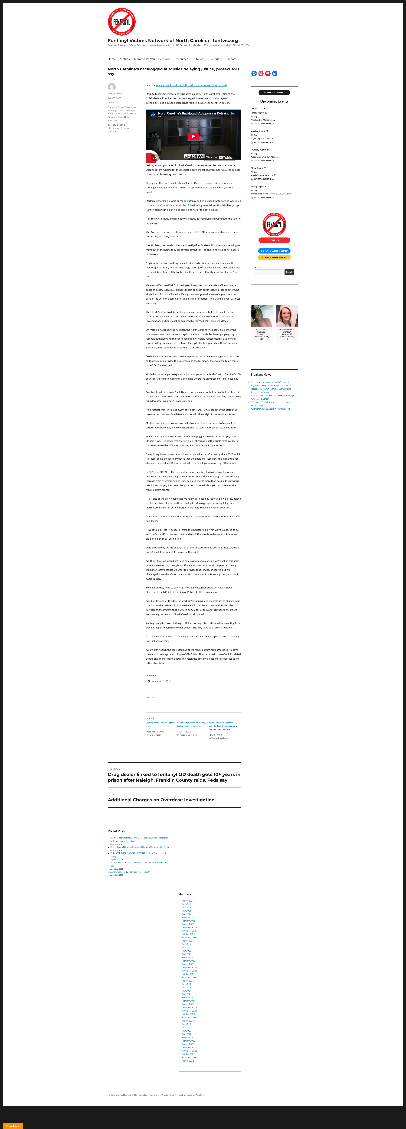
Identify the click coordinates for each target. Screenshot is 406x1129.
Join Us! (274, 240)
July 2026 (186, 904)
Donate (231, 58)
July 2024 (186, 984)
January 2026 (188, 924)
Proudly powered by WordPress (191, 1095)
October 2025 (188, 934)
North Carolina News (125, 113)
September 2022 (189, 1058)
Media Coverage (126, 110)
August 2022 (188, 1061)
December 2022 (189, 1048)
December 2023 (189, 1008)
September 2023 (189, 1018)
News (199, 58)
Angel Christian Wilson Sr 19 (263, 175)
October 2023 (188, 1014)
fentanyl (125, 128)
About (215, 58)
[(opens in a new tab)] (199, 833)
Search (258, 268)
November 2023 (189, 1011)
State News (124, 117)
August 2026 (188, 901)
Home (112, 58)
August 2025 (188, 941)
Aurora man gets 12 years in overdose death (130, 872)
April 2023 (187, 1034)
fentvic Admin (115, 93)
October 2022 (188, 1054)
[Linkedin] (274, 73)
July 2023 (186, 1024)
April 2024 (187, 994)
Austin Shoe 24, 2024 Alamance (265, 157)
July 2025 (186, 944)
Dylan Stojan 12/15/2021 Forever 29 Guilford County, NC (261, 333)
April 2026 (187, 914)
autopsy (112, 125)
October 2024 (188, 974)
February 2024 (188, 1001)
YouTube (112, 120)
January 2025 (188, 964)
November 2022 (189, 1051)
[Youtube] (267, 73)
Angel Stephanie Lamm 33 (262, 139)
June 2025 (187, 948)
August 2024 (188, 981)
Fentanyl (112, 110)
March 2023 (187, 1038)
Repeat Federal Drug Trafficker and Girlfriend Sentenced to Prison (139, 847)
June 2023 (187, 1028)
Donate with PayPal (274, 257)
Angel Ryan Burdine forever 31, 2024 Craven (271, 194)
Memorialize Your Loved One (152, 58)
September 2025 (189, 938)
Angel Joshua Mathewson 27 (264, 120)
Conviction (130, 107)
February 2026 (188, 921)
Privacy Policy (167, 1095)
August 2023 (188, 1021)
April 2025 (187, 954)
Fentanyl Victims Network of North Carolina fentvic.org (173, 40)
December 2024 (189, 968)
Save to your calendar (264, 124)
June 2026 (187, 908)
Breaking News (116, 107)
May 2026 (186, 911)
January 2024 (188, 1004)
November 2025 (189, 931)
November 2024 (189, 971)
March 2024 (187, 998)
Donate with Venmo (274, 251)
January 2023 (188, 1044)
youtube (112, 131)
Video (111, 102)
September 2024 (189, 978)
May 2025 (186, 951)
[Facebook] (254, 73)
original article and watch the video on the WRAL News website (191, 85)
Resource (112, 117)
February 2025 (188, 961)
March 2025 (187, 958)
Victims (125, 58)
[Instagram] (261, 73)
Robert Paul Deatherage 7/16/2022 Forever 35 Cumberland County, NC (287, 334)
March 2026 (187, 918)
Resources (181, 58)
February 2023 (188, 1041)
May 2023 (186, 1031)
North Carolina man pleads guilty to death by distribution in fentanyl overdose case (223, 726)
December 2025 (189, 928)
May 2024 (186, 991)
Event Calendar (274, 92)
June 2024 (187, 988)
